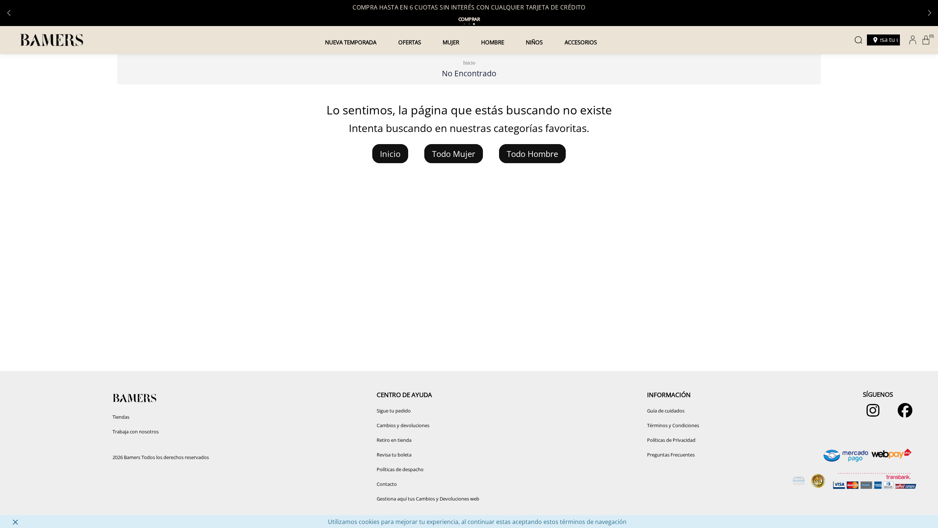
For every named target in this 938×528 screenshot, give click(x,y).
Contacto (387, 484)
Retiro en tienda (394, 440)
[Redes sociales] (871, 414)
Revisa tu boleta (394, 454)
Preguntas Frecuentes (671, 454)
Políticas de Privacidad (671, 440)
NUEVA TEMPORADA (350, 42)
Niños (534, 42)
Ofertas (409, 42)
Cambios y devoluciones (403, 425)
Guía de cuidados (665, 410)
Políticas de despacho (400, 469)
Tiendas (120, 417)
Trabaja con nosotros (135, 431)
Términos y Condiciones (673, 425)
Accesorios (581, 42)
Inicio (469, 63)
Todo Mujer (453, 153)
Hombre (492, 42)
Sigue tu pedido (394, 410)
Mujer (451, 42)
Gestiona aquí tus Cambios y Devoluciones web (428, 498)
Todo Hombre (532, 153)
